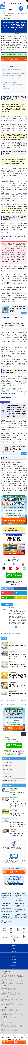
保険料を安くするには (8, 765)
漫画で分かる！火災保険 (6, 911)
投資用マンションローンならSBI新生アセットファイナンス (12, 1005)
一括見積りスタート (14, 872)
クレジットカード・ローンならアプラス (8, 1011)
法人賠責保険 (24, 937)
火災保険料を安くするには (21, 896)
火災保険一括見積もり (14, 59)
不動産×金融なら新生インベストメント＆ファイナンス (11, 1004)
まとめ (4, 91)
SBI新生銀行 (3, 983)
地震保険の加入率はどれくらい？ (21, 907)
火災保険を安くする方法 (14, 54)
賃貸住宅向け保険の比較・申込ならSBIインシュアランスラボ (12, 1014)
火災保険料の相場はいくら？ (21, 898)
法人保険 (14, 941)
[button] (14, 856)
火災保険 (18, 633)
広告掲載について (14, 968)
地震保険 (9, 633)
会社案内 (14, 951)
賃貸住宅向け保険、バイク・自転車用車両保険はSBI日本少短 (12, 990)
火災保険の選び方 (7, 776)
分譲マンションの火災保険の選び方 (6, 922)
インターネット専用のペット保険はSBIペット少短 (10, 993)
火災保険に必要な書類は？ (6, 909)
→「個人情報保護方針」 (7, 850)
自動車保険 (4, 930)
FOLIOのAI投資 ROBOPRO (15, 975)
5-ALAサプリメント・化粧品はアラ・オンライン (10, 1019)
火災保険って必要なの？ (6, 907)
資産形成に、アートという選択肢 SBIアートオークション (12, 980)
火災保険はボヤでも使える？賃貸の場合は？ (15, 704)
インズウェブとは (14, 953)
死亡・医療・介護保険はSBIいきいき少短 (9, 989)
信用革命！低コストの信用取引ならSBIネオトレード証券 (12, 976)
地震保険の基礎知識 (7, 773)
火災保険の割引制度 (20, 900)
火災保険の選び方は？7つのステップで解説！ (6, 917)
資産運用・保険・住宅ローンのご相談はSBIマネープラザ (12, 999)
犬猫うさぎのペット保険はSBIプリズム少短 (9, 992)
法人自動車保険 (4, 937)
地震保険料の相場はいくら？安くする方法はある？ (21, 910)
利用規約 (14, 945)
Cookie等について (14, 965)
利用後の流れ (4, 897)
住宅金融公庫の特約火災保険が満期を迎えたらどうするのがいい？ (17, 676)
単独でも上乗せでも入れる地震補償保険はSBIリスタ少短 (12, 994)
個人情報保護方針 (14, 962)
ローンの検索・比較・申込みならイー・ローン (10, 1009)
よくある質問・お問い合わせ (9, 780)
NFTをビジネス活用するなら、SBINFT (8, 1022)
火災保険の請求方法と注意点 (17, 645)
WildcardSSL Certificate (14, 858)
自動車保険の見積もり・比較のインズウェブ (9, 1010)
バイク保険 (24, 930)
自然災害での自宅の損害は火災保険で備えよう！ (14, 75)
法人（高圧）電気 (17, 937)
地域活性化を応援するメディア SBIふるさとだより (10, 1013)
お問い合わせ (14, 956)
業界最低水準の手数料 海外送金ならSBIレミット (15, 983)
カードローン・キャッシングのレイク (8, 1003)
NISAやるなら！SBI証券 (5, 975)
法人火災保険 (11, 937)
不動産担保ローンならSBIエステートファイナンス (10, 1002)
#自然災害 (5, 633)
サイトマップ (14, 948)
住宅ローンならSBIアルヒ (6, 1000)
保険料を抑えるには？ (9, 88)
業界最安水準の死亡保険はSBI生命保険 (8, 988)
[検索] (23, 734)
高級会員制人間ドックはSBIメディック (8, 1017)
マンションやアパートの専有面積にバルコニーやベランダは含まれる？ (17, 656)
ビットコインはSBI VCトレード (16, 977)
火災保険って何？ (5, 905)
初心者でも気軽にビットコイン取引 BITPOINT (10, 979)
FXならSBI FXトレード (5, 977)
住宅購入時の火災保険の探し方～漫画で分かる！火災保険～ (17, 666)
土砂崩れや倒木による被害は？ (11, 82)
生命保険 (10, 930)
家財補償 (14, 633)
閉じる (16, 66)
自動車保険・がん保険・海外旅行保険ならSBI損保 (10, 987)
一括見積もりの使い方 (8, 762)
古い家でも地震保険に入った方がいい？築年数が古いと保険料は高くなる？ (18, 824)
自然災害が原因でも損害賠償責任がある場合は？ (14, 73)
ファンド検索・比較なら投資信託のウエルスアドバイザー (12, 998)
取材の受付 (14, 959)
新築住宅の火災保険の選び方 (6, 919)
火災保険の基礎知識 (7, 632)
